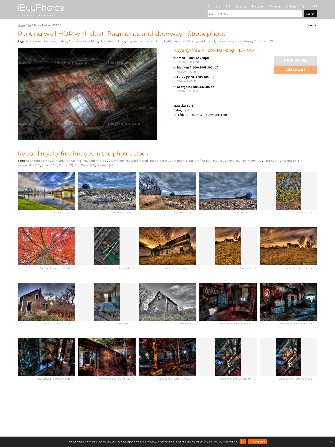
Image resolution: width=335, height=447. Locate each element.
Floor (163, 161)
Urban (291, 6)
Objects (275, 6)
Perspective (29, 165)
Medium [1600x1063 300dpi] (197, 69)
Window (105, 165)
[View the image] (87, 94)
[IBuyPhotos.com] (54, 8)
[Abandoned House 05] (228, 246)
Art (228, 6)
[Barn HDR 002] (167, 191)
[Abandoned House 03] (46, 302)
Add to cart (295, 69)
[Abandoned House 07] (107, 246)
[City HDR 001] (46, 191)
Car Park (61, 161)
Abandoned (38, 161)
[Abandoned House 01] (167, 302)
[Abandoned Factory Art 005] (167, 357)
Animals (213, 6)
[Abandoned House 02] (107, 302)
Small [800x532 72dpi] (193, 60)
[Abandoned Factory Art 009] (288, 302)
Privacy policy (257, 441)
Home (21, 25)
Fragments (182, 161)
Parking (272, 161)
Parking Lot (292, 161)
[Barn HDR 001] (228, 191)
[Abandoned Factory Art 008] (46, 357)
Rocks (49, 165)
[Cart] (302, 6)
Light (234, 161)
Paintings (252, 161)
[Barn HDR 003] (107, 191)
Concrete (97, 161)
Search (310, 13)
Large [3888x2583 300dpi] (195, 79)
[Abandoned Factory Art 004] (228, 357)
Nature (257, 6)
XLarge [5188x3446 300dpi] (196, 89)
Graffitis (202, 161)
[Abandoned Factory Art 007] (107, 357)
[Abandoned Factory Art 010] (228, 302)
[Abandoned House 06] (167, 246)
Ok (242, 441)
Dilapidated (143, 161)
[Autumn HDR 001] (288, 191)
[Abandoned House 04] (288, 246)
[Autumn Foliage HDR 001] (46, 246)
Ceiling (79, 161)
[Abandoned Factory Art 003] (288, 357)
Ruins (66, 165)
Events (241, 6)
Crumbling (119, 161)
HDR (219, 161)
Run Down (85, 165)
